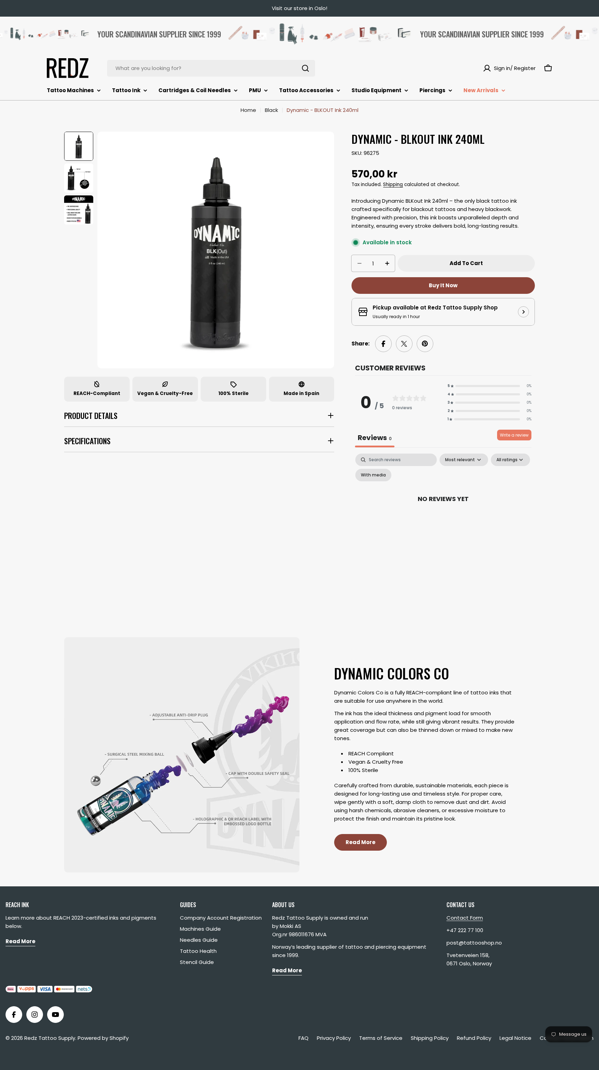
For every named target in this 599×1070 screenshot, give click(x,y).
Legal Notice (515, 1038)
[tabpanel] (443, 514)
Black (271, 110)
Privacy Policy (334, 1038)
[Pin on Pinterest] (425, 343)
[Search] (305, 68)
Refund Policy (474, 1038)
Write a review (514, 435)
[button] (489, 386)
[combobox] (211, 68)
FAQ (303, 1038)
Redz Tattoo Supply (49, 1038)
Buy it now (443, 285)
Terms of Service (380, 1038)
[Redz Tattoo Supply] (302, 34)
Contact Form (464, 917)
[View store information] (523, 311)
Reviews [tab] (375, 437)
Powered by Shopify (103, 1038)
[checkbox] (373, 475)
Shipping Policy (430, 1038)
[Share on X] (404, 343)
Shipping (393, 184)
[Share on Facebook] (383, 343)
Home (248, 110)
